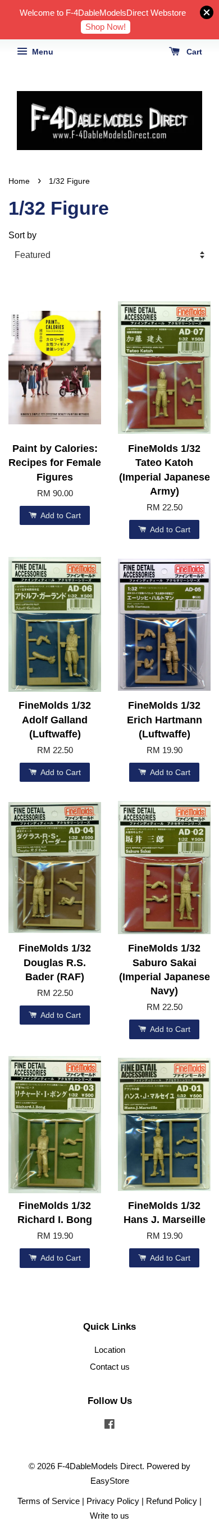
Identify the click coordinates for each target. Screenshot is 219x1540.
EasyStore (109, 1480)
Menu (41, 51)
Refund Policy (171, 1501)
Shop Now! (105, 26)
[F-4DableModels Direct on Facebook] (109, 1425)
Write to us (109, 1515)
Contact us (110, 1366)
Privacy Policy (112, 1501)
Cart (193, 51)
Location (109, 1350)
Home (19, 181)
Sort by (22, 235)
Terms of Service (48, 1501)
